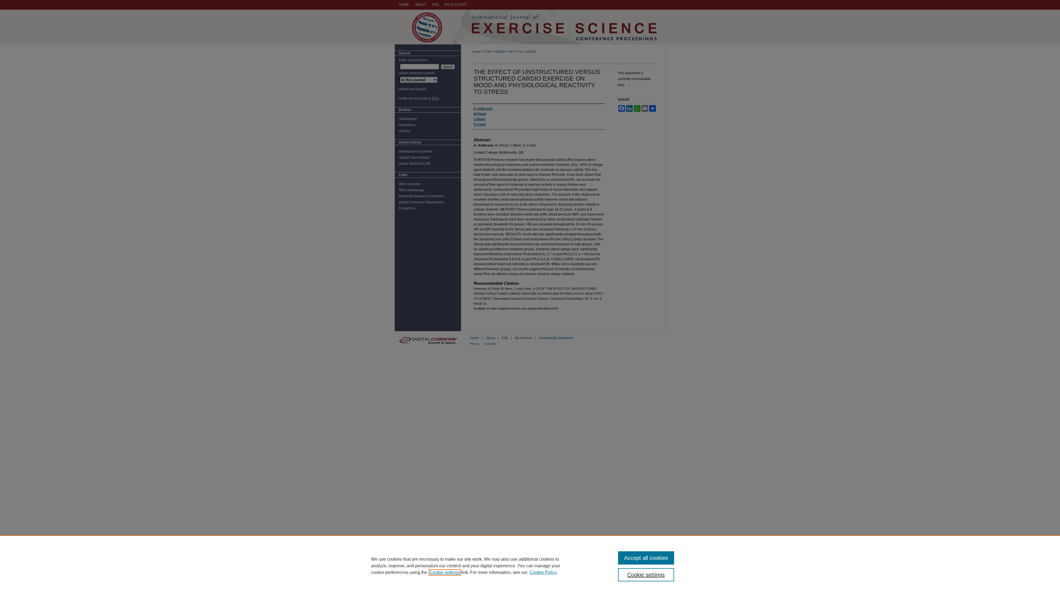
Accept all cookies (646, 558)
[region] (530, 565)
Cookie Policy (543, 572)
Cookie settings (445, 572)
